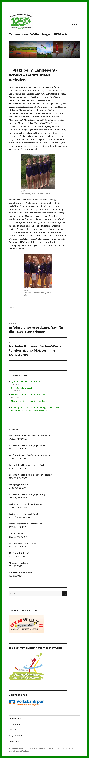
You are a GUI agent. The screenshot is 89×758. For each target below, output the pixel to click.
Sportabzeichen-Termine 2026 (25, 381)
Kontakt (12, 730)
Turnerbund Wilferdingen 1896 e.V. (38, 34)
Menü (75, 24)
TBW (11, 307)
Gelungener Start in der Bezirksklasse (29, 401)
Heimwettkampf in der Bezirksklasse (28, 394)
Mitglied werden (16, 735)
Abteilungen (15, 718)
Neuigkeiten (15, 724)
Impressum (14, 741)
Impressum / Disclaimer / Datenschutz (52, 749)
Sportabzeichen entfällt (22, 388)
